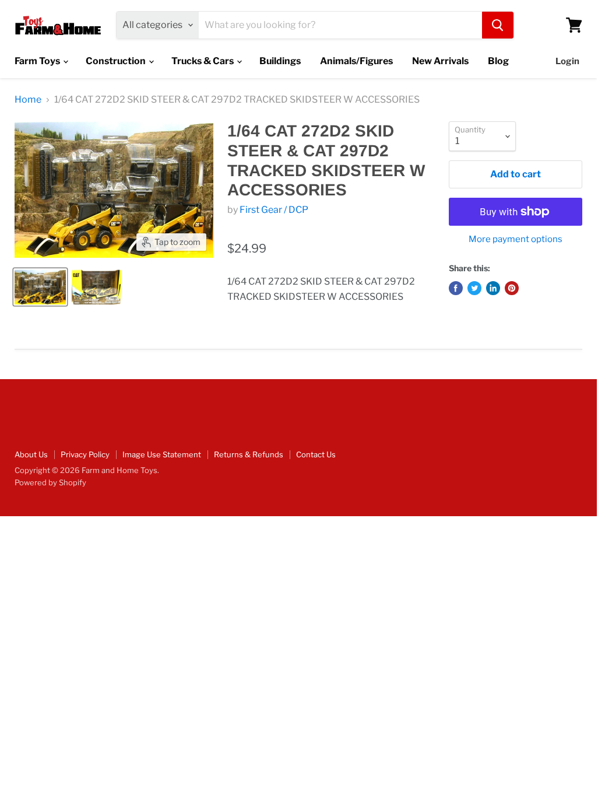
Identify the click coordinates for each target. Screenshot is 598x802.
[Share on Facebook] (456, 288)
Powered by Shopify (50, 482)
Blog (498, 60)
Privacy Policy (85, 454)
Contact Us (316, 454)
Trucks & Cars (203, 60)
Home (28, 99)
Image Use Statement (161, 454)
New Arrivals (440, 60)
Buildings (280, 60)
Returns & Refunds (248, 454)
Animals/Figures (356, 60)
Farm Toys (38, 60)
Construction (116, 60)
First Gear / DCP (274, 209)
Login (567, 61)
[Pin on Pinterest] (512, 288)
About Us (31, 454)
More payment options (515, 239)
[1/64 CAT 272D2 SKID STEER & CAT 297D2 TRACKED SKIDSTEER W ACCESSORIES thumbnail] (40, 287)
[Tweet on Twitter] (474, 288)
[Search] (497, 25)
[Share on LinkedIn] (493, 288)
